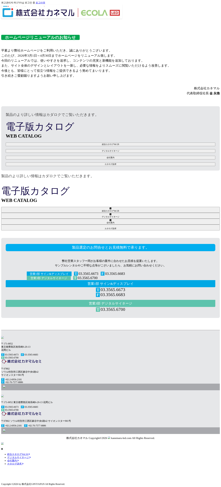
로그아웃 (40, 2)
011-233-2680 (112, 474)
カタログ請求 (110, 164)
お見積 (21, 477)
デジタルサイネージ (110, 151)
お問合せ (7, 477)
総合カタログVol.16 (110, 144)
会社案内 (110, 157)
